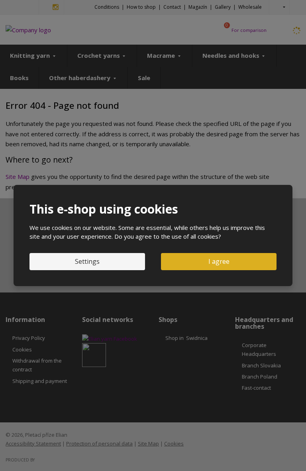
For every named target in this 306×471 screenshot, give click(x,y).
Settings (87, 261)
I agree (219, 261)
